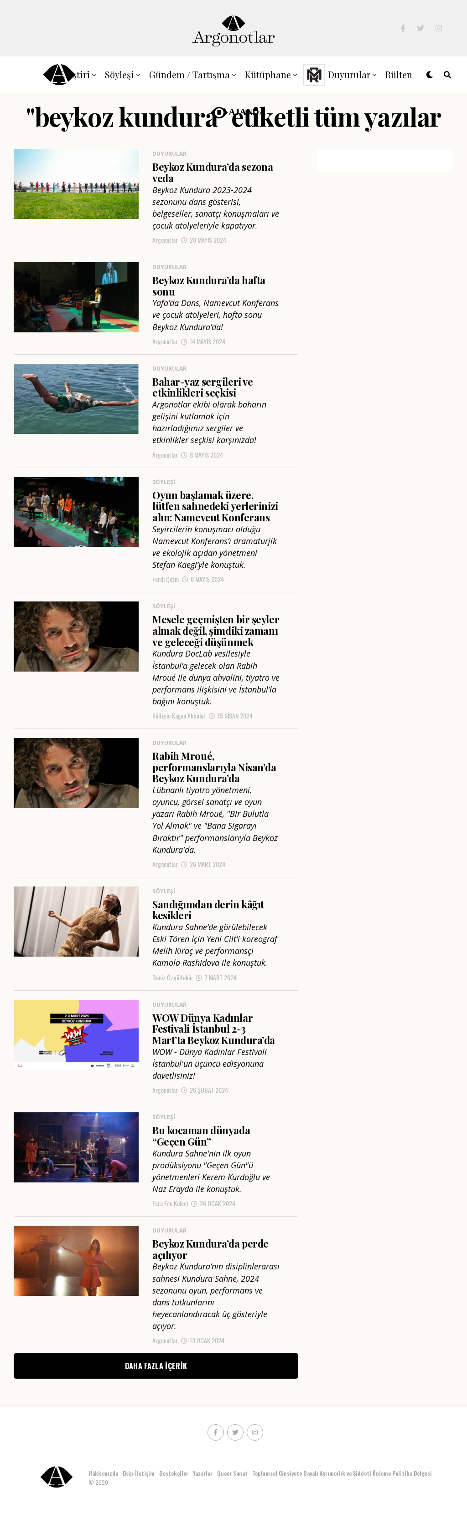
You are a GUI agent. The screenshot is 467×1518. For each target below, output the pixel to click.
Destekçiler (173, 1473)
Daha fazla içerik (156, 1365)
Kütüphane (268, 74)
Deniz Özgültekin (172, 977)
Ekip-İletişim (139, 1473)
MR (313, 74)
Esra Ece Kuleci (170, 1203)
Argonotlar (165, 240)
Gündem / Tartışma (189, 74)
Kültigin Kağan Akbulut (179, 715)
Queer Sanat (232, 1473)
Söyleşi (119, 74)
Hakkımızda (103, 1473)
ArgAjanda (236, 111)
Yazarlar (203, 1473)
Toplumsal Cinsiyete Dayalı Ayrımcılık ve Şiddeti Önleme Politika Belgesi (342, 1473)
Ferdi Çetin (165, 579)
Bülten (398, 74)
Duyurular (349, 74)
